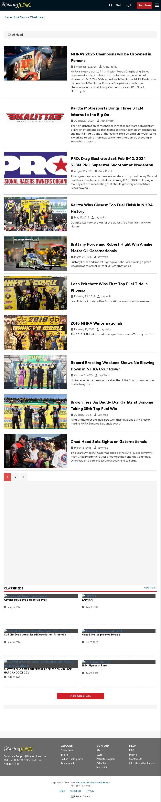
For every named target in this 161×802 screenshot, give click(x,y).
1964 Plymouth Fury (94, 665)
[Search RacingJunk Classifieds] (110, 5)
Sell (118, 5)
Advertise (101, 763)
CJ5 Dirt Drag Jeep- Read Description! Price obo (35, 634)
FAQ (131, 750)
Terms (61, 790)
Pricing (133, 754)
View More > (150, 588)
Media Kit (101, 767)
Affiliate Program (105, 759)
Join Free (144, 5)
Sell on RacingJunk (72, 759)
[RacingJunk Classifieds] (16, 9)
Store (99, 754)
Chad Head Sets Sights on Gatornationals (109, 441)
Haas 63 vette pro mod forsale (101, 634)
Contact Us (135, 759)
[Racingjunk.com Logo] (18, 749)
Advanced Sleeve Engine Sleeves (25, 599)
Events (64, 754)
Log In (128, 5)
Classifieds (67, 750)
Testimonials (68, 763)
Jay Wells (100, 217)
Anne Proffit (110, 66)
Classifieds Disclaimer (141, 763)
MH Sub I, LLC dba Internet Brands (93, 782)
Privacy (90, 790)
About (99, 750)
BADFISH (87, 599)
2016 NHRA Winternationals (97, 323)
